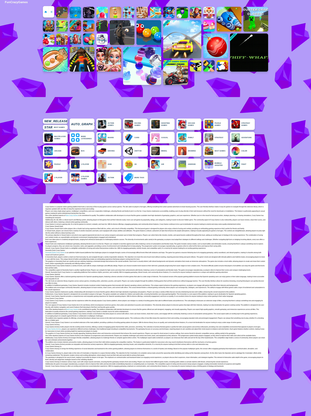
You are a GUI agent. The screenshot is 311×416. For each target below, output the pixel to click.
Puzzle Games (218, 124)
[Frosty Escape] (102, 39)
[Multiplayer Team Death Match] (122, 32)
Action (111, 177)
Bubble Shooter (219, 164)
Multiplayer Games (60, 138)
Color (244, 151)
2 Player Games (85, 178)
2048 (110, 164)
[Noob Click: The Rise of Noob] (88, 12)
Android (192, 164)
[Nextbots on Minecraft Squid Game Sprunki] (75, 26)
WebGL (164, 151)
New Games (56, 121)
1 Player (85, 164)
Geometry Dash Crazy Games (55, 252)
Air (162, 164)
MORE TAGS (139, 177)
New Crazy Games (72, 215)
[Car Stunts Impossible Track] (182, 39)
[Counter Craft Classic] (255, 19)
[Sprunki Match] (128, 12)
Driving (111, 151)
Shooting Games (165, 124)
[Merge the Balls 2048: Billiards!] (88, 39)
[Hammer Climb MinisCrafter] (62, 12)
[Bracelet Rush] (142, 66)
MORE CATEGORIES (86, 138)
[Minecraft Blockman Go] (169, 12)
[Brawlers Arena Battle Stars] (195, 12)
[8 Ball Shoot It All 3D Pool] (182, 12)
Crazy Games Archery (54, 329)
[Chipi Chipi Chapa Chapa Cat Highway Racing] (175, 72)
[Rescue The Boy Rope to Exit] (115, 12)
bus (83, 151)
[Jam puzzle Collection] (209, 66)
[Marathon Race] (102, 26)
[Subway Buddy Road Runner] (82, 59)
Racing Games (137, 124)
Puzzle (57, 164)
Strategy (219, 137)
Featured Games (82, 124)
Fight (243, 164)
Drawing (192, 151)
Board (111, 137)
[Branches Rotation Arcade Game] (88, 26)
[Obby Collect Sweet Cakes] (209, 26)
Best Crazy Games (72, 309)
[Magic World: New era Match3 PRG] (48, 26)
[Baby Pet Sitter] (209, 12)
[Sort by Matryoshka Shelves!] (75, 39)
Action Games (111, 124)
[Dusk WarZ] (222, 66)
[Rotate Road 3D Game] (102, 12)
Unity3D (138, 151)
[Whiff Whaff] (249, 52)
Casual (164, 137)
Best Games (54, 127)
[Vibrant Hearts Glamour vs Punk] (108, 59)
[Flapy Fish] (75, 12)
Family (191, 137)
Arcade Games (191, 124)
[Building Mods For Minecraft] (62, 39)
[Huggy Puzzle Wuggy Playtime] (195, 66)
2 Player (58, 177)
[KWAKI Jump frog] (62, 26)
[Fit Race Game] (48, 39)
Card (136, 137)
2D (135, 164)
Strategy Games (245, 124)
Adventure (246, 137)
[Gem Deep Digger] (229, 19)
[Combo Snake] (148, 32)
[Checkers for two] (142, 12)
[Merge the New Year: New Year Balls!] (215, 45)
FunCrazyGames (16, 2)
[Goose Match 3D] (155, 12)
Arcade (57, 151)
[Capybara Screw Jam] (55, 59)
